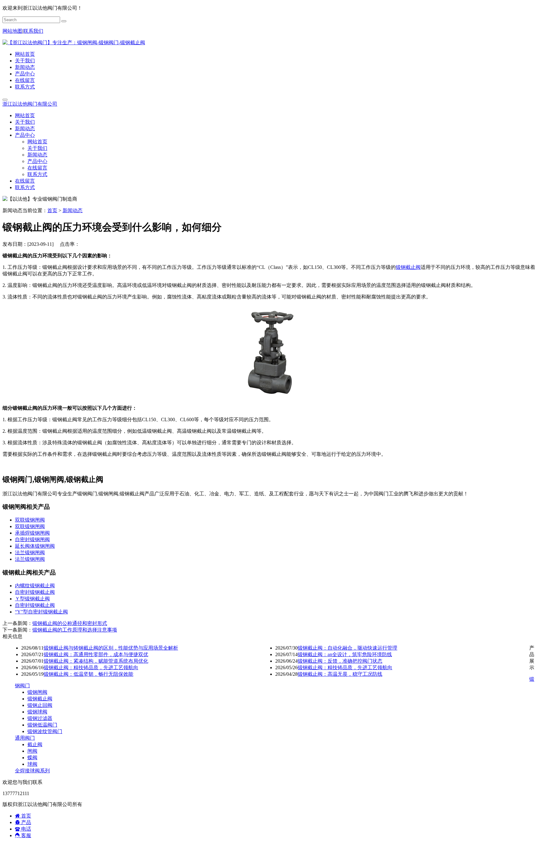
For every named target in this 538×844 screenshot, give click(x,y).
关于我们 (25, 60)
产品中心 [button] (25, 135)
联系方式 (25, 86)
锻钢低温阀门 (42, 724)
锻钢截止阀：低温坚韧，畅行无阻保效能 (88, 674)
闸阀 (32, 751)
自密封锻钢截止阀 (35, 592)
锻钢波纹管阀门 (44, 731)
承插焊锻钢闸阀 (32, 533)
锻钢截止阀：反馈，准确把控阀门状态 (340, 661)
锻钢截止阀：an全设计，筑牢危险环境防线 (345, 654)
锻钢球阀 (37, 711)
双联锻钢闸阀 (30, 519)
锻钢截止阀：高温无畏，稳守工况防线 (340, 674)
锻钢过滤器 (39, 718)
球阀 (32, 764)
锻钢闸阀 (37, 692)
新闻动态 (25, 67)
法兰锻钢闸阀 (30, 552)
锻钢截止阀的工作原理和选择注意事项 (74, 629)
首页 (52, 210)
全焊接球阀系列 (32, 770)
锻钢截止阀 (408, 267)
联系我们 (33, 31)
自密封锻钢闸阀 (32, 539)
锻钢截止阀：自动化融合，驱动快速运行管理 (347, 648)
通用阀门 (25, 738)
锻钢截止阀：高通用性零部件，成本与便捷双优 (96, 654)
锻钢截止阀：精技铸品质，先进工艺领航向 (91, 667)
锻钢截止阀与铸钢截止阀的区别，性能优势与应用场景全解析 (111, 648)
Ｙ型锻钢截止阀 (32, 598)
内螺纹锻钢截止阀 (35, 585)
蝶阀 (32, 757)
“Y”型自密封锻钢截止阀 (41, 611)
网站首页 (25, 54)
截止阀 (34, 744)
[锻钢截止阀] (269, 397)
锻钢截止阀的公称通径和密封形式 (69, 623)
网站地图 (12, 31)
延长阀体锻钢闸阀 (35, 546)
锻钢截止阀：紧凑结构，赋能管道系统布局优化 (96, 661)
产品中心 (25, 73)
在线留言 (25, 80)
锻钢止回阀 (39, 705)
